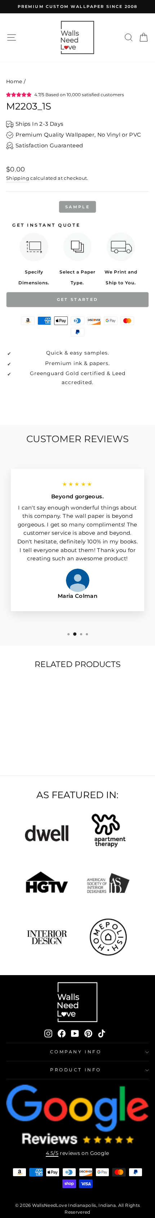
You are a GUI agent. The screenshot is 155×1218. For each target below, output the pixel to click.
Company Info (75, 1051)
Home (14, 81)
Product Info (75, 1069)
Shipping (17, 178)
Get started (77, 299)
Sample (77, 206)
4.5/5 (52, 1153)
